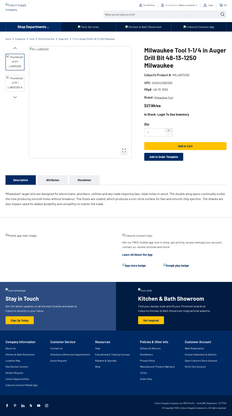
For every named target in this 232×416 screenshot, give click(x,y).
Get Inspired (151, 320)
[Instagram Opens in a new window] (46, 405)
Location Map (13, 360)
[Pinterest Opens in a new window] (15, 405)
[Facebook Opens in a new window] (7, 405)
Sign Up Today (20, 320)
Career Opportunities (17, 378)
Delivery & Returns (150, 348)
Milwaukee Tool (163, 97)
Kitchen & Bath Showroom (20, 354)
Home (8, 39)
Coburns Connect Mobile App (22, 385)
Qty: (147, 124)
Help (97, 348)
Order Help (146, 378)
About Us (11, 348)
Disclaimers (146, 354)
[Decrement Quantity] (169, 134)
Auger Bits (63, 39)
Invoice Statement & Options (201, 354)
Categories (20, 39)
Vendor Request (14, 372)
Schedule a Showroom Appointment (70, 354)
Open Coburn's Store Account (201, 360)
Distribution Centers (17, 366)
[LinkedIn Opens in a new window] (22, 405)
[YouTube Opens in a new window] (38, 405)
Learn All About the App (137, 254)
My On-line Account (195, 366)
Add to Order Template (163, 157)
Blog (97, 366)
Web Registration (194, 348)
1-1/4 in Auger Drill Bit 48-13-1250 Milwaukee (93, 39)
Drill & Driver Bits (46, 39)
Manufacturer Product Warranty (157, 366)
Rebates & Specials (105, 360)
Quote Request (58, 360)
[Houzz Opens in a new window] (30, 405)
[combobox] (162, 14)
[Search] (222, 14)
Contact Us (56, 348)
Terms (143, 372)
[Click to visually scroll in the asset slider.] (15, 48)
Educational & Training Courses (112, 354)
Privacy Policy (147, 360)
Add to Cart (185, 146)
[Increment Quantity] (169, 130)
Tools (31, 39)
